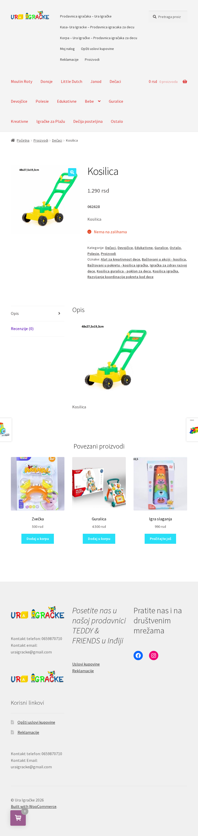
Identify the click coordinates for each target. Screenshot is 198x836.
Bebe (89, 101)
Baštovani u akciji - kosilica (164, 259)
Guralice (116, 101)
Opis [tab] (15, 313)
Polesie (42, 101)
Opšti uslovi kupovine (97, 48)
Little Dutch (71, 81)
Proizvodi (92, 59)
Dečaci (115, 81)
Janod (95, 81)
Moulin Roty (21, 81)
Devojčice (19, 101)
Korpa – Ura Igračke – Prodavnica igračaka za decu (98, 38)
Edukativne (67, 101)
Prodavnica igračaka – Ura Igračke (86, 16)
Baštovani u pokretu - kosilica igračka (117, 265)
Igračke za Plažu (50, 121)
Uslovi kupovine (86, 664)
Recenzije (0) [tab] (22, 328)
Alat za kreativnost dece (120, 259)
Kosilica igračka (165, 271)
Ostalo (117, 121)
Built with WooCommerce (33, 806)
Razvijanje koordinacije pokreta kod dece (120, 276)
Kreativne (19, 121)
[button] (72, 172)
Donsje (46, 81)
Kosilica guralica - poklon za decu (124, 271)
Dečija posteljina (88, 121)
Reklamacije (69, 59)
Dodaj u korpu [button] (38, 538)
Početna (23, 140)
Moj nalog (67, 48)
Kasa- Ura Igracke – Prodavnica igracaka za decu (97, 27)
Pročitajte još (160, 538)
